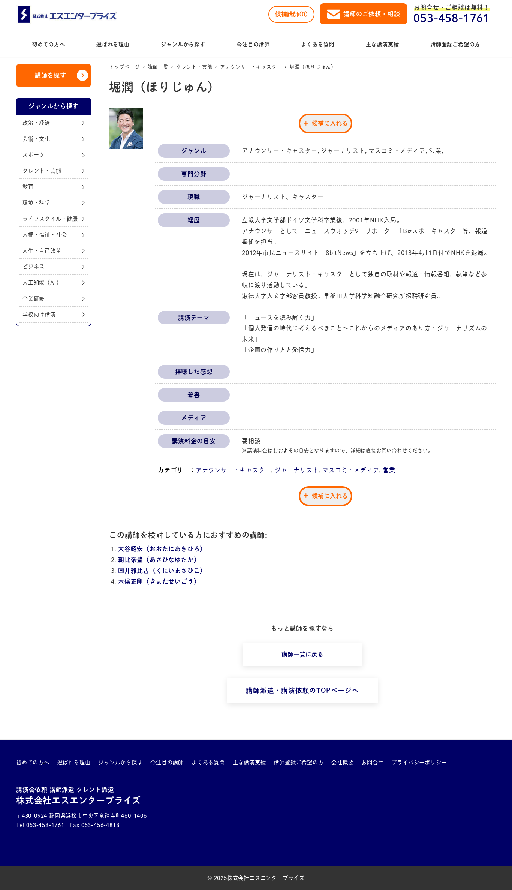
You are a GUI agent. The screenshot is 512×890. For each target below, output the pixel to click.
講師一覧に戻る (302, 654)
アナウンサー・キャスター (233, 470)
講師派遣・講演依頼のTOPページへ (302, 690)
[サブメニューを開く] (44, 762)
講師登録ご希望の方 (298, 762)
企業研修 (33, 298)
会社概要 (342, 762)
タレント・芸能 (41, 170)
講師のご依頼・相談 (371, 14)
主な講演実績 (249, 762)
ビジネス (33, 266)
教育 (28, 186)
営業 (389, 470)
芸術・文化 (36, 138)
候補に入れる (330, 123)
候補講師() (291, 14)
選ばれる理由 (74, 762)
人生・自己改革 (41, 250)
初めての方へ (32, 762)
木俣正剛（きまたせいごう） (159, 581)
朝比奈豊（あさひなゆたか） (159, 560)
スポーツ (33, 154)
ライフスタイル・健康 (50, 218)
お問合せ (372, 762)
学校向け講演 (39, 314)
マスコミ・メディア (350, 470)
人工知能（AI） (41, 282)
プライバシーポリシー (419, 762)
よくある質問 (208, 762)
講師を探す (50, 75)
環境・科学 (36, 202)
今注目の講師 (167, 762)
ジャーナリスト (297, 470)
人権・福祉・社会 (44, 234)
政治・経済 (36, 122)
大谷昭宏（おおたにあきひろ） (162, 549)
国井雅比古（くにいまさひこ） (162, 571)
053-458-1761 (451, 18)
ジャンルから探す (120, 762)
